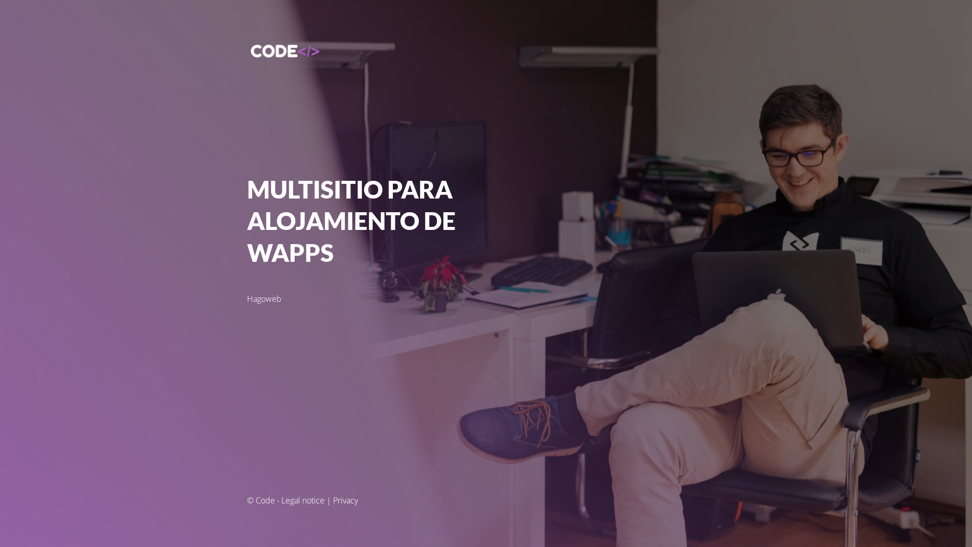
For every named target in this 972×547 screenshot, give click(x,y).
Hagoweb (264, 298)
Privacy (345, 500)
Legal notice (303, 500)
